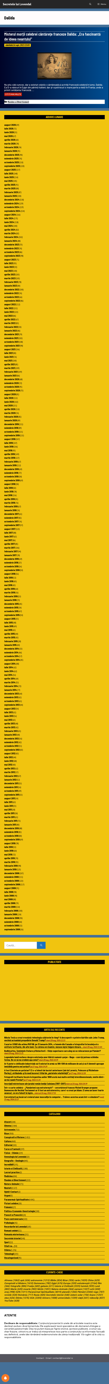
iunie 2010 (8, 850)
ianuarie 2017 (10, 555)
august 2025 (10, 169)
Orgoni (7, 1195)
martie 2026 (9, 143)
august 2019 (9, 439)
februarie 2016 (11, 596)
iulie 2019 (8, 442)
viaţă (83, 1298)
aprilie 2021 (9, 364)
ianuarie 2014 (10, 689)
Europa (69, 1283)
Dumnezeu (42, 1283)
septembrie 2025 (12, 165)
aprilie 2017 (9, 543)
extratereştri (87, 1283)
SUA (36, 1298)
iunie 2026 (9, 132)
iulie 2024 (8, 218)
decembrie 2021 (11, 334)
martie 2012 (9, 772)
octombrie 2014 (11, 656)
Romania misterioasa (14, 1234)
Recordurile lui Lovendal (15, 1226)
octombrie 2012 (11, 745)
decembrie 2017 (11, 513)
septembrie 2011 (11, 794)
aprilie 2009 (9, 903)
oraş (9, 1292)
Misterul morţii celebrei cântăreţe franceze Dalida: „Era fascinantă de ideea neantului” (52, 36)
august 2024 (10, 214)
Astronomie (9, 1129)
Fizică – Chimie (11, 1152)
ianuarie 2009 (10, 914)
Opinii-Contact (11, 1191)
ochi (95, 1289)
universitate (67, 1298)
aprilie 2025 (9, 184)
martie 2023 (9, 278)
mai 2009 (8, 899)
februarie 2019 (11, 461)
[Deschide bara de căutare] (90, 4)
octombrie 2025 (11, 162)
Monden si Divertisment (18, 101)
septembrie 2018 (12, 480)
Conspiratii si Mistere (14, 1137)
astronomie (40, 1280)
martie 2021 (9, 368)
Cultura (7, 1141)
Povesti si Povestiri (13, 1214)
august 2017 (9, 528)
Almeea (7, 1125)
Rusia (39, 1295)
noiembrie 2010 (11, 831)
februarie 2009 (11, 910)
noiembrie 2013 (11, 697)
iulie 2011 (8, 802)
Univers (49, 1298)
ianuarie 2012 (10, 779)
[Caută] (41, 945)
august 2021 (9, 349)
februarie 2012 (11, 775)
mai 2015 (8, 629)
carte (81, 1280)
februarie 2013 (11, 731)
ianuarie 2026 (10, 150)
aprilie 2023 (9, 274)
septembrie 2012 (12, 749)
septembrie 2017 (12, 525)
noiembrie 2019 (11, 427)
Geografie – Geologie (14, 1160)
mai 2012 (8, 764)
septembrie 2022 (12, 300)
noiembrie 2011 (11, 787)
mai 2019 (8, 450)
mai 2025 (8, 180)
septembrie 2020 (12, 390)
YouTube (11, 1300)
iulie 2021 (8, 352)
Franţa (33, 1286)
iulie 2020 (8, 397)
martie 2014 (9, 682)
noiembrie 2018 (11, 472)
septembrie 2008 (12, 929)
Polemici (8, 1207)
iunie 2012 (8, 760)
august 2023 (10, 259)
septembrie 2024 (12, 210)
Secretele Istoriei (12, 1238)
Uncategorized (11, 1257)
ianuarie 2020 (10, 420)
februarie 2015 (11, 641)
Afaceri (7, 1121)
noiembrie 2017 (11, 517)
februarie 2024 (11, 237)
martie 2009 (9, 906)
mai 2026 (8, 136)
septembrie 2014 (12, 659)
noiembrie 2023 (11, 248)
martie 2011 (9, 817)
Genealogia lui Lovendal (15, 1156)
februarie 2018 (11, 506)
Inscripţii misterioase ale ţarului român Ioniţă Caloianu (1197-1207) (35, 1083)
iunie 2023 (9, 266)
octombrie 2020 (11, 386)
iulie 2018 (8, 487)
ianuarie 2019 (10, 465)
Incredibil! (9, 1164)
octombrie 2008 (11, 925)
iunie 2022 (9, 311)
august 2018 (9, 484)
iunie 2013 (8, 715)
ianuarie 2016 (10, 599)
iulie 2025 (8, 173)
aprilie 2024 (9, 229)
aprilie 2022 (9, 319)
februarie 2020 (11, 416)
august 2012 (9, 753)
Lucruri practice (11, 1172)
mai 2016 (8, 585)
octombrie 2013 (11, 701)
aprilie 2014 (9, 678)
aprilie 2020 (9, 409)
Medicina (8, 1176)
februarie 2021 (11, 371)
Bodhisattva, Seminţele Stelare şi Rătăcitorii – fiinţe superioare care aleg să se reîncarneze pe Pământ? (52, 1050)
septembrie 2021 (12, 345)
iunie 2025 (9, 177)
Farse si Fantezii (12, 1148)
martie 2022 (9, 323)
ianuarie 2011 (10, 824)
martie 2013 (9, 727)
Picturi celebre (11, 1203)
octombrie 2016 (11, 566)
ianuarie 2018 (10, 510)
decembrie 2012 (11, 738)
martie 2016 (9, 592)
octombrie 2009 (11, 880)
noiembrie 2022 (11, 293)
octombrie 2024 (11, 207)
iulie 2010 (8, 846)
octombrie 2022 (11, 296)
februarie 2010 (11, 865)
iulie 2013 (8, 712)
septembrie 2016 (12, 570)
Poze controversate (13, 1218)
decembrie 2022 (11, 289)
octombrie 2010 (11, 835)
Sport (6, 1242)
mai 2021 (8, 360)
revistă (10, 1295)
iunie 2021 (8, 356)
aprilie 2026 (9, 139)
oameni (81, 1289)
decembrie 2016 (11, 558)
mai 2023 (8, 270)
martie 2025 (9, 188)
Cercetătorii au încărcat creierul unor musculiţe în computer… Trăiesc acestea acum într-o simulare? (51, 1096)
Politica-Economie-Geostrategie (19, 1211)
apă (25, 1280)
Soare (96, 1295)
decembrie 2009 (11, 873)
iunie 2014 (9, 671)
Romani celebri (11, 1230)
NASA (44, 1289)
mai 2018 (8, 495)
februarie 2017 (11, 551)
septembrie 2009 (12, 884)
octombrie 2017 (11, 521)
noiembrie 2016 (11, 562)
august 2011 (9, 798)
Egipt (57, 1283)
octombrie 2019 (11, 431)
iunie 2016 (8, 581)
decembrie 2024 (11, 199)
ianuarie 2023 (10, 285)
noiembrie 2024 (11, 203)
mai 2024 (8, 225)
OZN (21, 1292)
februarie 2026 (11, 147)
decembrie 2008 (11, 918)
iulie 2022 (8, 308)
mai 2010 (8, 854)
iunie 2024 (9, 222)
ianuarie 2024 (10, 240)
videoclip (97, 1298)
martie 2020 (9, 412)
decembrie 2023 (11, 244)
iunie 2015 (8, 626)
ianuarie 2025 (10, 195)
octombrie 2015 (11, 611)
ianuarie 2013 (10, 734)
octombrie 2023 (11, 252)
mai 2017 (8, 540)
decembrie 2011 (11, 783)
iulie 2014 (8, 667)
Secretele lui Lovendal (17, 4)
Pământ (85, 1292)
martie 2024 (10, 233)
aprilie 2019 (9, 454)
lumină (87, 1286)
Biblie (56, 1280)
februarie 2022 (11, 326)
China (94, 1280)
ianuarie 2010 (10, 869)
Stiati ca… (9, 1245)
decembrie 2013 (11, 693)
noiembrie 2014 (11, 652)
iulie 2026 (8, 128)
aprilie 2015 (9, 633)
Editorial (8, 1145)
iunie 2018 (8, 491)
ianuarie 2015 (10, 644)
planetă (69, 1292)
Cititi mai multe (13, 94)
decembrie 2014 (11, 648)
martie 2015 (9, 637)
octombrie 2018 (11, 476)
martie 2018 (9, 502)
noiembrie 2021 (11, 338)
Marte (16, 1289)
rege (98, 1292)
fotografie (18, 1286)
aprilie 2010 (9, 858)
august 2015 (9, 618)
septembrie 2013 (12, 704)
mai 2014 (8, 674)
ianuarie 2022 (10, 330)
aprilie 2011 (9, 813)
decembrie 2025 (11, 154)
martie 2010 (9, 862)
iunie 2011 (8, 805)
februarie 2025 (11, 192)
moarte (30, 1289)
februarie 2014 (11, 686)
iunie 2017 (8, 536)
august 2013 (9, 708)
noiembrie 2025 (11, 158)
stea (9, 1298)
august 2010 (9, 843)
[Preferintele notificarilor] (5, 1378)
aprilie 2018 (9, 499)
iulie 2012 (8, 757)
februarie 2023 (11, 281)
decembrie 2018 (11, 469)
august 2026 (10, 124)
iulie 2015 (8, 622)
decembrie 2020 (11, 379)
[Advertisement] (54, 994)
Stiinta (7, 1249)
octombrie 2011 (11, 790)
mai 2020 (8, 405)
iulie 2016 (8, 577)
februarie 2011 (10, 820)
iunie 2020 (9, 401)
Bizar (6, 1133)
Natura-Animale (11, 1183)
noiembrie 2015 (11, 607)
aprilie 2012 (9, 768)
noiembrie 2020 (11, 383)
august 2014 (10, 663)
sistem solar (79, 1295)
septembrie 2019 (12, 435)
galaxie (47, 1286)
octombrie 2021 (11, 341)
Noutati (7, 1187)
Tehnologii (9, 1253)
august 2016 (9, 573)
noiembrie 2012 (11, 742)
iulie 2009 (8, 891)
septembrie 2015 (12, 615)
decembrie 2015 (11, 603)
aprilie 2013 (9, 723)
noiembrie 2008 (11, 921)
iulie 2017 (8, 532)
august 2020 (10, 394)
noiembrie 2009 (11, 876)
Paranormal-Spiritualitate (16, 1199)
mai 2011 (8, 809)
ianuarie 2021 (10, 375)
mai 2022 (8, 315)
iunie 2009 (9, 895)
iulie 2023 (8, 263)
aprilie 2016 (9, 588)
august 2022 (10, 304)
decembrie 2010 (11, 828)
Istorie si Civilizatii (13, 1168)
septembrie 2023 (12, 255)
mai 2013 (8, 719)
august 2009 (10, 888)
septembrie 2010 (12, 839)
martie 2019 (9, 457)
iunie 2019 (8, 446)
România (25, 1295)
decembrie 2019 (11, 424)
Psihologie (9, 1222)
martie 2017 (9, 547)
